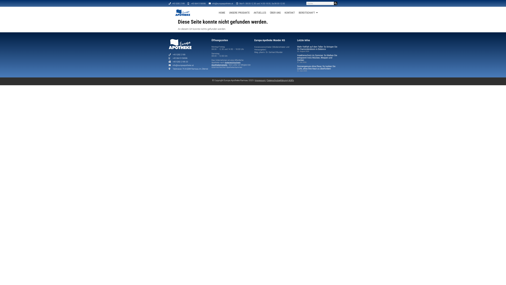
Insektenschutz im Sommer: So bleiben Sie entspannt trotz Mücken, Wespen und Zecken (317, 57)
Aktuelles (260, 12)
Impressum (260, 80)
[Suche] (335, 3)
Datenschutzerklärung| (277, 80)
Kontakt (290, 12)
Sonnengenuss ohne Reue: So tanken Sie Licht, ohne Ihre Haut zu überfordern (316, 67)
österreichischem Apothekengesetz (225, 63)
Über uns (275, 12)
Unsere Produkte (239, 12)
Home (222, 12)
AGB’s (291, 80)
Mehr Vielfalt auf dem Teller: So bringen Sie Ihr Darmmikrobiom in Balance (317, 48)
